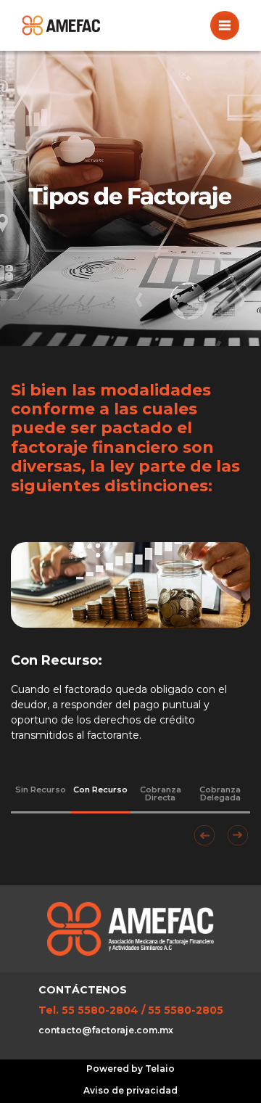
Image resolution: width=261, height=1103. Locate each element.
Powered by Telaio (130, 1068)
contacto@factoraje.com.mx (105, 1030)
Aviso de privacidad (130, 1090)
